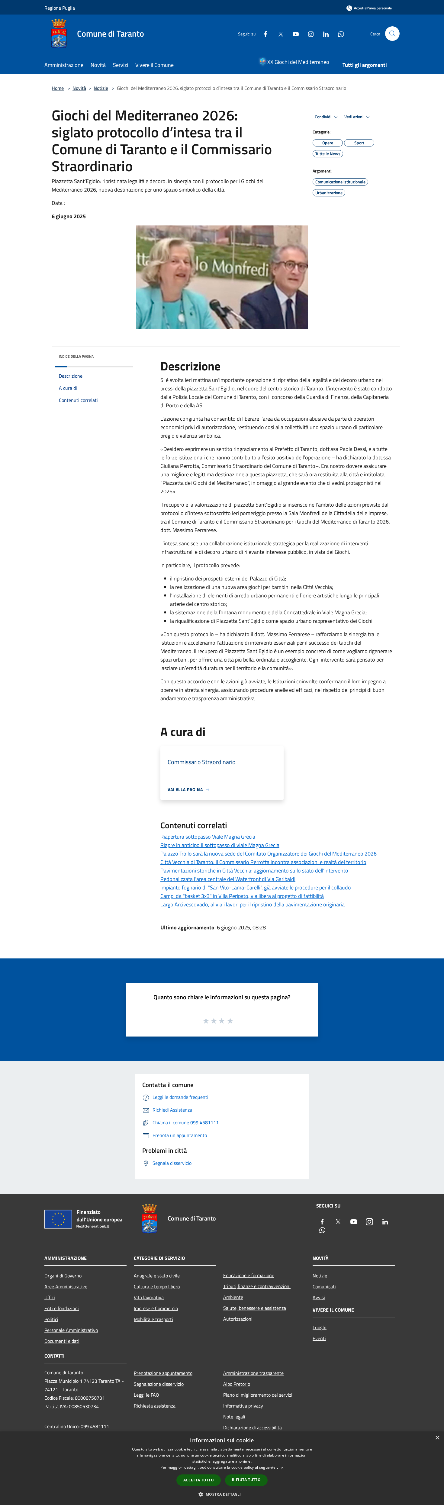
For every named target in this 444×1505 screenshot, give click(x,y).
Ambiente (233, 1297)
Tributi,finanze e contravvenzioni (257, 1286)
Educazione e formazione (248, 1275)
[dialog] (222, 1468)
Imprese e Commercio (156, 1308)
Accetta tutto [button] (198, 1480)
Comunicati (324, 1286)
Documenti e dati (61, 1341)
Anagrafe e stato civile (157, 1275)
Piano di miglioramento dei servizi (257, 1394)
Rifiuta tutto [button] (246, 1479)
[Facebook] (263, 33)
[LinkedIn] (323, 33)
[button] (222, 1494)
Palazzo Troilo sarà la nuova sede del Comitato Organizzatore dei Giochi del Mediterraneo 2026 (268, 853)
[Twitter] (278, 33)
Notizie (101, 88)
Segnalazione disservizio (159, 1384)
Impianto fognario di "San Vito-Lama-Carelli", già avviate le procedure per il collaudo (255, 887)
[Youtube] (293, 33)
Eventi (319, 1338)
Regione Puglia (59, 8)
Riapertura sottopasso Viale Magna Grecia (207, 837)
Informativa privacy (243, 1405)
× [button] (437, 1438)
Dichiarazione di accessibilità (252, 1427)
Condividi (323, 116)
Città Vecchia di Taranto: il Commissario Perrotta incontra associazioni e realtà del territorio (263, 862)
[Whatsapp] (339, 33)
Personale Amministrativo (71, 1330)
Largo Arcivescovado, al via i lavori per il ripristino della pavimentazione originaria (252, 904)
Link (279, 1467)
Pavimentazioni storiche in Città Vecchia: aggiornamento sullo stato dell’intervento (254, 870)
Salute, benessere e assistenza (254, 1308)
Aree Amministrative (65, 1286)
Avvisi (319, 1297)
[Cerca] (392, 33)
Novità (79, 88)
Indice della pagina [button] (76, 356)
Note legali (234, 1416)
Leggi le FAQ (146, 1394)
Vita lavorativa (149, 1297)
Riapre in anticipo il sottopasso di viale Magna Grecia (219, 845)
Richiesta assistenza (154, 1405)
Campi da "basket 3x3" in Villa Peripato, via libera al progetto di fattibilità (242, 896)
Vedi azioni (354, 116)
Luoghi (320, 1327)
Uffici (49, 1297)
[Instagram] (308, 33)
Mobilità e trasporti (153, 1319)
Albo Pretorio (236, 1384)
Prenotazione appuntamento (163, 1373)
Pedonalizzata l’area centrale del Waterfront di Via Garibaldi (227, 879)
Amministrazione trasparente (253, 1373)
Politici (51, 1319)
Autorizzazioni (238, 1319)
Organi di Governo (63, 1275)
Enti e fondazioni (61, 1308)
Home (58, 88)
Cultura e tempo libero (157, 1286)
